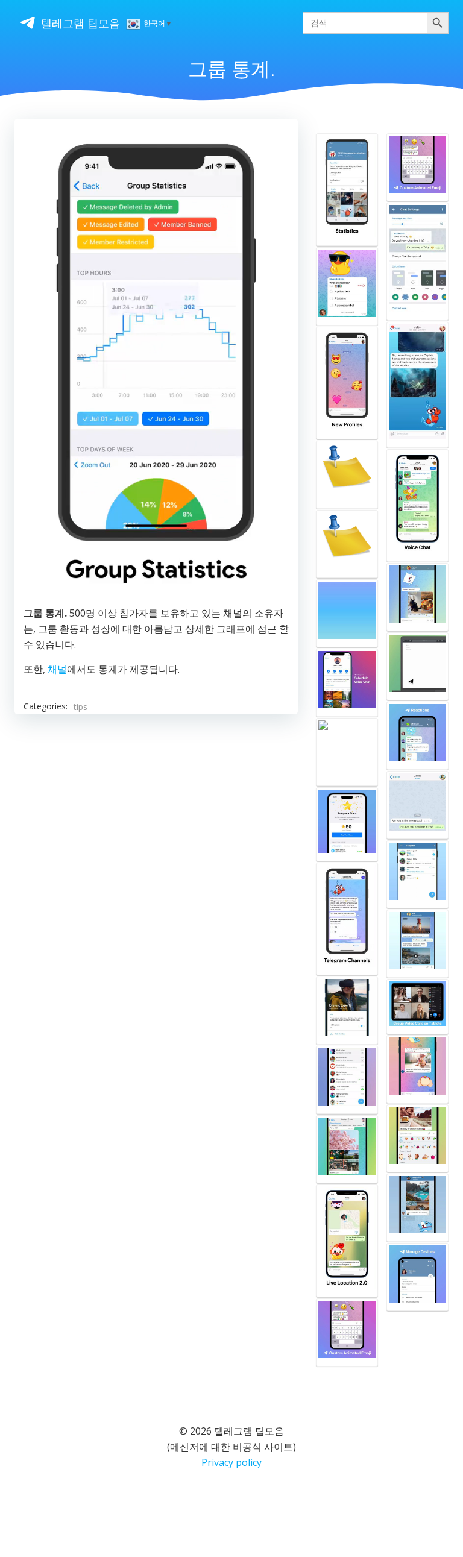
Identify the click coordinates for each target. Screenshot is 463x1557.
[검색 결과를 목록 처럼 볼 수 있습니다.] (417, 385)
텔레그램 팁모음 (80, 23)
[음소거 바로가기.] (417, 874)
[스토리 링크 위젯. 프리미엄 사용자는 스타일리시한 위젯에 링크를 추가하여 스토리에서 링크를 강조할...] (347, 474)
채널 (57, 669)
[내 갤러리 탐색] (417, 597)
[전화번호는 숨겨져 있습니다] (417, 1207)
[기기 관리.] (417, 1277)
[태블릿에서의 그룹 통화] (417, 1006)
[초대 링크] (417, 805)
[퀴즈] (347, 286)
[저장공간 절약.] (417, 943)
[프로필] (347, 383)
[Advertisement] (156, 828)
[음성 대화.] (417, 505)
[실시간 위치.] (347, 1241)
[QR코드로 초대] (347, 1010)
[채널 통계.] (347, 190)
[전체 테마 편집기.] (417, 261)
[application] (156, 364)
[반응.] (417, 735)
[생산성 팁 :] (347, 1149)
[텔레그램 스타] (347, 752)
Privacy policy (231, 1462)
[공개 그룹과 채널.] (347, 1080)
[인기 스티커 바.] (417, 1138)
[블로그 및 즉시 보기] (417, 666)
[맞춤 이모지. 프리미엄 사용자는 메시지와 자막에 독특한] (347, 1332)
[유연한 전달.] (417, 1069)
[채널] (347, 919)
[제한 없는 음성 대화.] (347, 613)
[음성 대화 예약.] (347, 682)
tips (80, 706)
